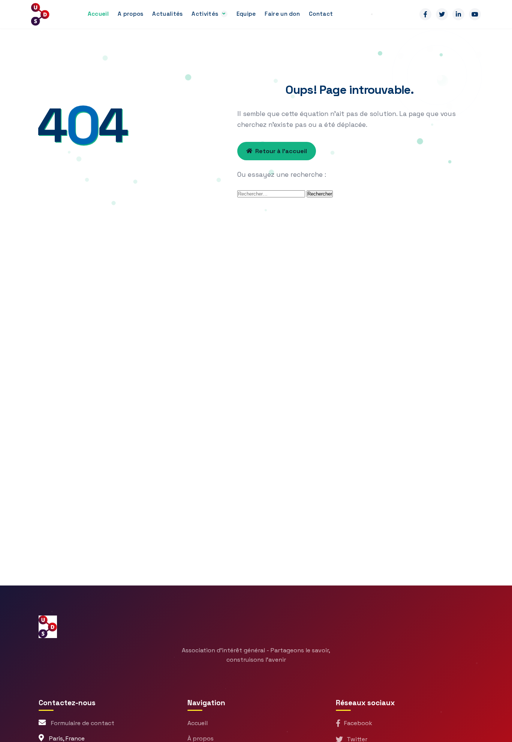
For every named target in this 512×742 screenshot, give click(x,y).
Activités (205, 13)
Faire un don (282, 13)
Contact (321, 13)
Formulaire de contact (82, 723)
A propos (130, 13)
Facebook (358, 723)
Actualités (167, 13)
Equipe (246, 13)
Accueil (98, 13)
